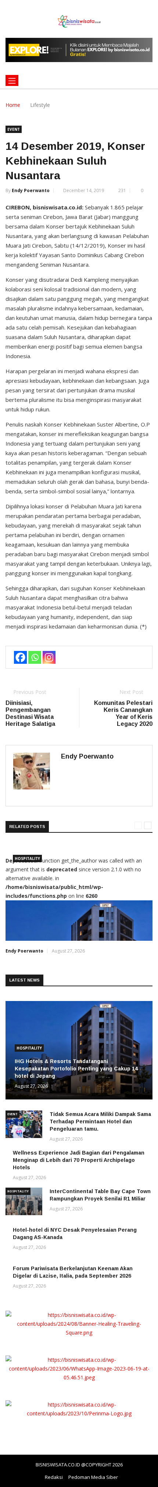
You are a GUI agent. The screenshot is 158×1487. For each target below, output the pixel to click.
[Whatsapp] (34, 657)
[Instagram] (49, 657)
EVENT (13, 129)
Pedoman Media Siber (93, 1477)
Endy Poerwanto (31, 190)
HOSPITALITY (27, 858)
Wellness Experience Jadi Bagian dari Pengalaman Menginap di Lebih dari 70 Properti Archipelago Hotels (78, 1160)
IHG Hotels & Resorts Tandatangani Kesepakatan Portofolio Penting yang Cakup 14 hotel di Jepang (76, 1068)
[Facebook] (20, 657)
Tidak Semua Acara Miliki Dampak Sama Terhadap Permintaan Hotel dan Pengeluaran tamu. (100, 1121)
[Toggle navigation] (12, 80)
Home (13, 104)
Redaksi (54, 1477)
